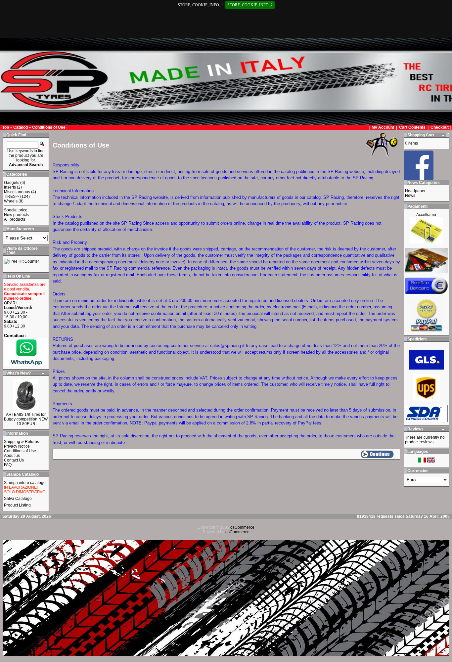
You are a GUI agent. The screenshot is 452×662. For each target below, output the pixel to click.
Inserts (10, 187)
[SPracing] (418, 178)
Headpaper (415, 191)
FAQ (8, 465)
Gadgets (11, 182)
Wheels (11, 201)
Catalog (20, 127)
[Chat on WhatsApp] (26, 364)
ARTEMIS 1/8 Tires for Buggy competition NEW (26, 416)
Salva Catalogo (18, 498)
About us (12, 455)
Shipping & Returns (21, 441)
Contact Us (14, 460)
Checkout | (441, 127)
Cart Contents (412, 127)
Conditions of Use (49, 127)
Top (5, 127)
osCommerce (242, 527)
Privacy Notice (17, 446)
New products (16, 214)
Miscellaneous (17, 192)
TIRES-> (11, 196)
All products (14, 219)
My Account (383, 127)
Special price (15, 210)
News (410, 195)
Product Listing (17, 505)
